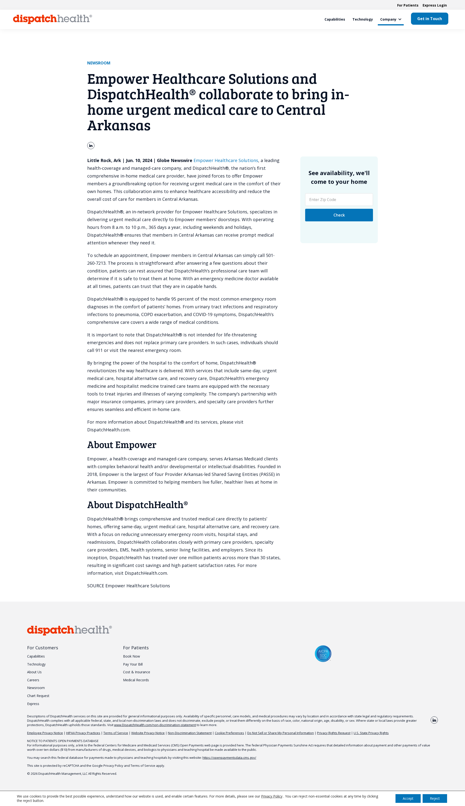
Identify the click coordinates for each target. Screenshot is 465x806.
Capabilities (335, 19)
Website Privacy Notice (148, 733)
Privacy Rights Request (333, 733)
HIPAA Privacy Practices (83, 733)
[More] (399, 19)
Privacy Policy (113, 765)
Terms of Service (115, 733)
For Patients (407, 5)
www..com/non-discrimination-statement (155, 725)
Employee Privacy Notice (45, 733)
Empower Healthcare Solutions (226, 160)
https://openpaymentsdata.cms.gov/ (229, 757)
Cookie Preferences (229, 733)
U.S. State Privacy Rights (371, 733)
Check (339, 215)
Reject (435, 798)
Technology (362, 19)
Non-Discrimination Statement (190, 733)
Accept (408, 798)
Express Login (435, 5)
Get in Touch (429, 18)
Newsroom (98, 63)
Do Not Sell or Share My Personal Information (280, 733)
